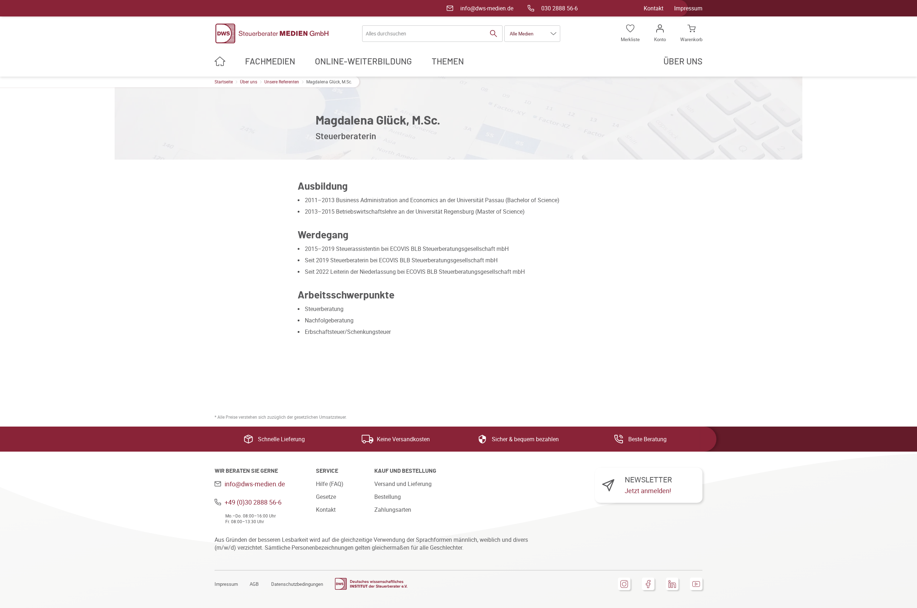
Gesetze (326, 497)
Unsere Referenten (281, 81)
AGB (254, 584)
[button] (532, 33)
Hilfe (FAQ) (330, 484)
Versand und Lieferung (403, 484)
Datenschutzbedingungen (297, 584)
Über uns (248, 81)
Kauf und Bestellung (405, 471)
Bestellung (387, 497)
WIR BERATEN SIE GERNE (246, 471)
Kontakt (653, 8)
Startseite (224, 81)
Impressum (688, 8)
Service (327, 471)
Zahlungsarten (392, 510)
